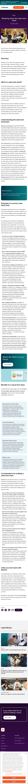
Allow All (14, 781)
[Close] (25, 753)
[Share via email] (12, 610)
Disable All (14, 777)
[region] (14, 767)
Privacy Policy (9, 771)
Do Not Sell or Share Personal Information (13, 773)
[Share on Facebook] (2, 610)
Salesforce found (5, 177)
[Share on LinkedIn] (9, 610)
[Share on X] (5, 610)
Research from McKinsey (7, 126)
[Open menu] (26, 7)
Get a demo (23, 595)
